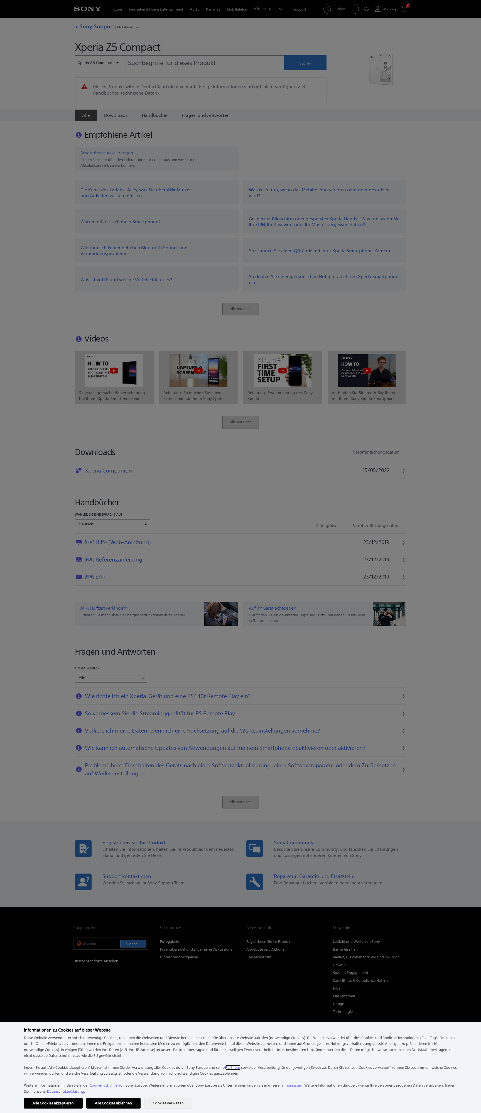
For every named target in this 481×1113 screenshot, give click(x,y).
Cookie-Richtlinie (103, 1085)
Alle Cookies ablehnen (113, 1103)
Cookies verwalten (168, 1103)
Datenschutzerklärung (65, 1091)
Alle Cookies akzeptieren (53, 1103)
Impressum (293, 1085)
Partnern (232, 1067)
